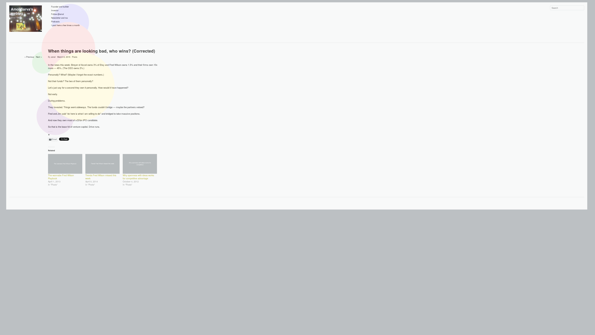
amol (53, 56)
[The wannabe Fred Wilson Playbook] (65, 164)
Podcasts (55, 21)
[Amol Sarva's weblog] (25, 21)
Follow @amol (57, 14)
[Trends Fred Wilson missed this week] (102, 164)
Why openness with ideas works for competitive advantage (138, 177)
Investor (54, 10)
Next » (39, 56)
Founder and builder (60, 6)
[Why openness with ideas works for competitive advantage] (140, 164)
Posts (74, 56)
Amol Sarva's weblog (22, 11)
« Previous (29, 56)
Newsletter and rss (59, 18)
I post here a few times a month (65, 25)
